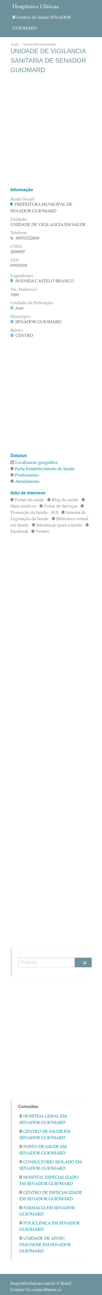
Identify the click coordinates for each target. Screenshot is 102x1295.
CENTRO (24, 336)
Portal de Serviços (60, 506)
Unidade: (19, 220)
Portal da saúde (29, 500)
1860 (14, 295)
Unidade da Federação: (32, 303)
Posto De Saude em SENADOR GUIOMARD (43, 1150)
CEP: (15, 260)
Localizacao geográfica (36, 463)
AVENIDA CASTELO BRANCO (44, 281)
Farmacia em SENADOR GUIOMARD (47, 1211)
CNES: (16, 247)
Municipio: (20, 317)
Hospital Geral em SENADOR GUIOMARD (43, 1119)
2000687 (17, 252)
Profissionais (27, 475)
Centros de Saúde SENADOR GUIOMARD (42, 23)
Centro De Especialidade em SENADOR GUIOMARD (50, 1196)
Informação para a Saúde (59, 525)
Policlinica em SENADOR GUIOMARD (49, 1226)
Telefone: (18, 233)
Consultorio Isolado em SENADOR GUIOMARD (50, 1165)
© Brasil (40, 1284)
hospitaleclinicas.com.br (32, 1284)
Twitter (42, 532)
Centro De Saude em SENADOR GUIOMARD (44, 1135)
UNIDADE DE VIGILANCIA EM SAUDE (48, 225)
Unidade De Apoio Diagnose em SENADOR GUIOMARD (45, 1245)
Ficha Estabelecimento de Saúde (45, 469)
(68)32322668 (27, 238)
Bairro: (16, 330)
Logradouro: (22, 276)
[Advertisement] (51, 130)
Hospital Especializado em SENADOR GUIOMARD (49, 1180)
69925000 (18, 266)
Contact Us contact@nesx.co (35, 1290)
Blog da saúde (65, 500)
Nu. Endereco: (23, 290)
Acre (14, 44)
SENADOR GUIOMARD (39, 44)
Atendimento (27, 482)
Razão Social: (22, 199)
